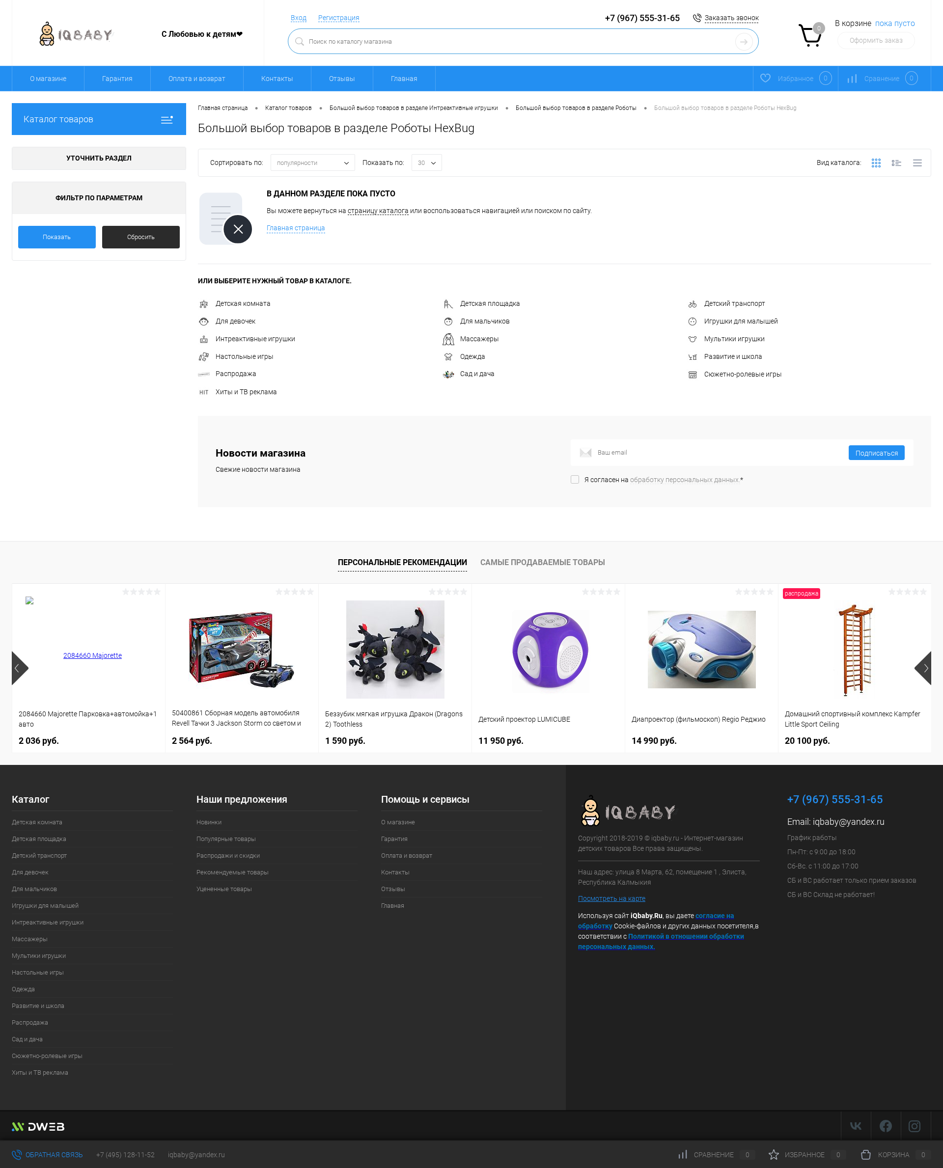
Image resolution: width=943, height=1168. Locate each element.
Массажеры (479, 339)
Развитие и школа (733, 356)
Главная (404, 78)
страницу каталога (378, 211)
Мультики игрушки (734, 339)
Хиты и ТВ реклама (246, 392)
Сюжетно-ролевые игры (743, 374)
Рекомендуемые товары (232, 872)
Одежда (472, 356)
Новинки (209, 822)
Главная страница (296, 228)
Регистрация (339, 18)
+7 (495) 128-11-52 (125, 1155)
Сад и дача (477, 374)
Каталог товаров (58, 119)
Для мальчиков (485, 321)
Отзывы (342, 78)
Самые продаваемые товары (542, 562)
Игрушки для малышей (741, 321)
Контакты (277, 78)
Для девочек (235, 321)
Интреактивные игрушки (255, 339)
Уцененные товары (224, 889)
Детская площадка (490, 303)
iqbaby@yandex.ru (849, 821)
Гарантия (117, 78)
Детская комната (243, 303)
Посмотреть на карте (611, 898)
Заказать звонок (732, 18)
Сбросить (141, 237)
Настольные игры (245, 356)
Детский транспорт (734, 303)
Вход (298, 18)
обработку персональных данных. (685, 480)
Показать (57, 237)
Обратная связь (53, 1155)
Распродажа (236, 374)
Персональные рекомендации (402, 562)
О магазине (48, 78)
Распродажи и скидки (228, 855)
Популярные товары (226, 838)
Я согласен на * (663, 480)
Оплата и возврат (196, 78)
